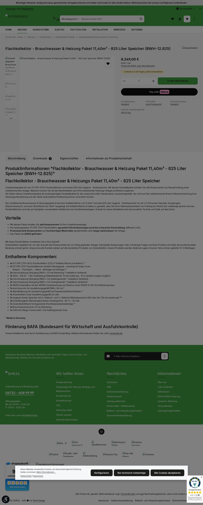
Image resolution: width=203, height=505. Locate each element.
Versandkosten (165, 406)
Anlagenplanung (64, 382)
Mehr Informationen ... (46, 472)
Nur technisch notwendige (132, 472)
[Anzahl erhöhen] (153, 81)
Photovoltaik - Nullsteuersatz (121, 406)
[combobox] (109, 18)
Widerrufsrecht (114, 396)
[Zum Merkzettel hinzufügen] (108, 63)
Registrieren (28, 8)
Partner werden (63, 415)
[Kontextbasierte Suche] (56, 18)
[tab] (16, 158)
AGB (109, 387)
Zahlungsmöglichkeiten (169, 410)
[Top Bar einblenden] (194, 19)
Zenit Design (39, 500)
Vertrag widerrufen (116, 401)
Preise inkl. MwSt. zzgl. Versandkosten (138, 66)
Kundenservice (63, 396)
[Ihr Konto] (179, 19)
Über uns (162, 382)
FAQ (58, 405)
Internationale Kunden (67, 419)
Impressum (112, 382)
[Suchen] (141, 18)
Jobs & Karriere (165, 387)
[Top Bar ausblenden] (200, 9)
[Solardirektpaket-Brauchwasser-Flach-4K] (67, 104)
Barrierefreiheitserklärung (119, 415)
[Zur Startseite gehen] (16, 18)
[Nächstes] (11, 118)
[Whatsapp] (101, 432)
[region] (60, 104)
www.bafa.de (116, 333)
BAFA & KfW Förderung (169, 396)
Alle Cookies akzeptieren (167, 472)
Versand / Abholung (167, 401)
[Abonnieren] (164, 356)
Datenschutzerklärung (117, 391)
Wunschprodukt (64, 410)
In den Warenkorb (177, 81)
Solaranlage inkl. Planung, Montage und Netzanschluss (75, 389)
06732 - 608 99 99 (19, 393)
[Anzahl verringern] (124, 81)
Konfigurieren (101, 472)
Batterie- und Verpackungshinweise (124, 410)
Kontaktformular (30, 415)
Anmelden (11, 8)
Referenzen (163, 391)
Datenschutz (26, 476)
